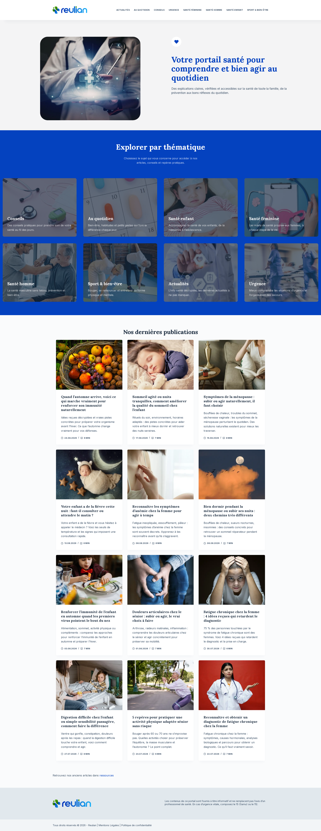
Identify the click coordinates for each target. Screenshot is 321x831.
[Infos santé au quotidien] (120, 207)
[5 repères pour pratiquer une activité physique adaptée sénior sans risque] (160, 685)
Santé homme (214, 10)
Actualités (123, 10)
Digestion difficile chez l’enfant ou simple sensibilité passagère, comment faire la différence (88, 721)
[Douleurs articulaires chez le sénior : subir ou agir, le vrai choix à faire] (160, 580)
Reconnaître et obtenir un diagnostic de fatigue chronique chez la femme (230, 721)
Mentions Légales (108, 825)
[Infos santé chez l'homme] (39, 272)
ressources (106, 775)
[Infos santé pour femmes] (281, 207)
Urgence (174, 10)
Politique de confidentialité (136, 825)
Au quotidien (142, 10)
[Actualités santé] (201, 272)
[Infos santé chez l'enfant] (201, 207)
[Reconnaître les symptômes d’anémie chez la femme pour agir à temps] (160, 474)
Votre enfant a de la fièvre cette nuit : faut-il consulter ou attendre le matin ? (88, 510)
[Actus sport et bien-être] (120, 272)
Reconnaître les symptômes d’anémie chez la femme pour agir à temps (157, 510)
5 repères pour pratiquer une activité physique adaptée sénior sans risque (160, 721)
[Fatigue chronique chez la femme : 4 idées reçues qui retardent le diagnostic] (232, 580)
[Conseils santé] (39, 207)
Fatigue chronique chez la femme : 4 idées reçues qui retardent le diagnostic (231, 616)
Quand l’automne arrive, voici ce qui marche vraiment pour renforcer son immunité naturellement (88, 403)
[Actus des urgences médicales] (281, 272)
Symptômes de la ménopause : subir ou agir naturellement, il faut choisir (229, 401)
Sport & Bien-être (257, 10)
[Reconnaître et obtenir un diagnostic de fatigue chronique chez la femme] (232, 685)
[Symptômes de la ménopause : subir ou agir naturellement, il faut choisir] (232, 364)
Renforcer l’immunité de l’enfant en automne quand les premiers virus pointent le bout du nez (88, 616)
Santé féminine (192, 10)
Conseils (159, 10)
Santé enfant (234, 10)
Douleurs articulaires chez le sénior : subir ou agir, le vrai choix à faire (157, 616)
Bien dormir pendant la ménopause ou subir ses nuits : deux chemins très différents (229, 510)
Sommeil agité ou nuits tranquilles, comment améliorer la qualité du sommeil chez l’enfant (159, 403)
